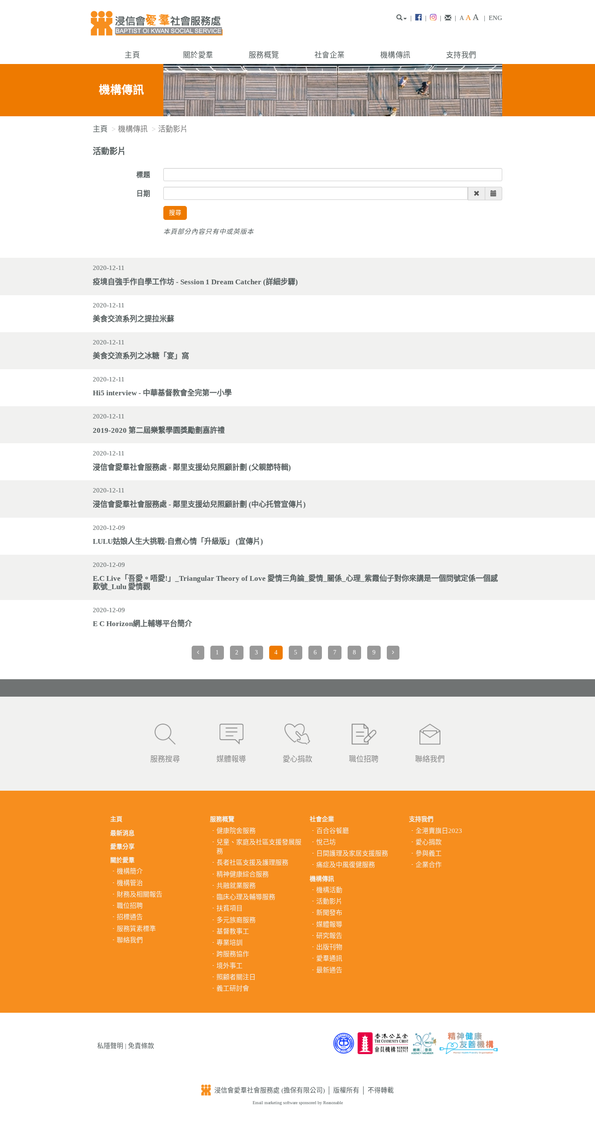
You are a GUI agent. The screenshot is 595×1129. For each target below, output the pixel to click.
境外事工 (229, 965)
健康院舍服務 (236, 830)
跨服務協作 (232, 953)
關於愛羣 (198, 55)
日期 (143, 193)
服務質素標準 (136, 928)
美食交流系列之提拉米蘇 (133, 319)
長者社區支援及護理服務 (252, 862)
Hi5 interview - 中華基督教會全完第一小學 (162, 393)
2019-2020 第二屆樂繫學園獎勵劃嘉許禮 (159, 430)
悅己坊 (326, 842)
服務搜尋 (165, 759)
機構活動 (329, 889)
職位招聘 (364, 759)
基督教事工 (232, 931)
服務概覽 (264, 55)
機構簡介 (130, 871)
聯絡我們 (430, 759)
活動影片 (329, 901)
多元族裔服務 (236, 920)
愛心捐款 (297, 759)
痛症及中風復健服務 (345, 864)
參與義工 (429, 853)
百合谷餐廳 (332, 830)
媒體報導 (231, 759)
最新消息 (122, 833)
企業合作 (429, 864)
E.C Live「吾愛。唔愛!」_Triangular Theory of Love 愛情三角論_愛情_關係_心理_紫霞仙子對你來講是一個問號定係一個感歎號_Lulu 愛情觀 (295, 582)
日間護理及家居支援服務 (352, 853)
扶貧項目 (229, 908)
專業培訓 (229, 942)
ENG (495, 17)
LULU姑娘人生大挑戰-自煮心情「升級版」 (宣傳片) (178, 541)
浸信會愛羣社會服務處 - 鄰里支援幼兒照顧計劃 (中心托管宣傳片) (199, 504)
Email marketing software (276, 1102)
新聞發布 (329, 912)
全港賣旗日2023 (439, 830)
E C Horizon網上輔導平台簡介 (142, 624)
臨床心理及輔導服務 (245, 896)
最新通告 (329, 970)
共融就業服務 (236, 885)
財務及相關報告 (139, 894)
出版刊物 (329, 947)
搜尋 (175, 212)
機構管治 (130, 883)
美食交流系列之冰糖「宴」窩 (141, 356)
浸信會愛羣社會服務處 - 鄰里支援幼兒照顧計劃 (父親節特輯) (192, 467)
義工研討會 (232, 988)
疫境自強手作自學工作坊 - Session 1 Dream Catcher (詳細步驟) (195, 282)
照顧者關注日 (236, 977)
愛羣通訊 (329, 958)
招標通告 (130, 916)
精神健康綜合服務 (242, 874)
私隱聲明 (110, 1045)
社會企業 (329, 55)
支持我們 (461, 55)
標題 (143, 175)
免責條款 (141, 1045)
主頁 (132, 55)
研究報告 (329, 935)
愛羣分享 (122, 846)
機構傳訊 (395, 55)
